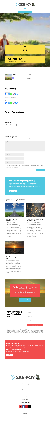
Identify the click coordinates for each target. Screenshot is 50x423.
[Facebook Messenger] (16, 94)
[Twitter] (9, 94)
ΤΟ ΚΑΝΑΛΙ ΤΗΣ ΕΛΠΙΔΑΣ (25, 12)
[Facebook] (6, 94)
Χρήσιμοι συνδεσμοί (25, 396)
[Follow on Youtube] (20, 406)
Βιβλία (25, 387)
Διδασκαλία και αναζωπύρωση (13, 125)
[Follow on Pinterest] (26, 406)
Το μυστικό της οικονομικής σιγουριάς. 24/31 (35, 219)
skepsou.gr (11, 61)
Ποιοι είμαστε (25, 389)
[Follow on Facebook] (23, 406)
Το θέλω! (9, 354)
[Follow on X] (29, 406)
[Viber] (14, 94)
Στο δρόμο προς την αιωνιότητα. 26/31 (12, 219)
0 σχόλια (24, 61)
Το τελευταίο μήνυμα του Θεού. (13, 257)
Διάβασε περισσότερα (25, 299)
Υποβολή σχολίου (40, 169)
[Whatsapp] (11, 94)
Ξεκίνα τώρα (13, 191)
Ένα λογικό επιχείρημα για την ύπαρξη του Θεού (25, 288)
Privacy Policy (25, 413)
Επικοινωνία (25, 399)
